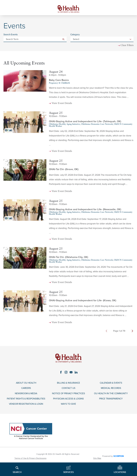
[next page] (132, 331)
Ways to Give (68, 404)
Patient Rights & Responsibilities (26, 398)
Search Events (10, 34)
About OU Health (26, 383)
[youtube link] (71, 372)
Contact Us (68, 388)
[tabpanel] (68, 198)
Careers (26, 388)
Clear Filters (127, 45)
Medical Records (111, 388)
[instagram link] (65, 372)
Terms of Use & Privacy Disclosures (30, 458)
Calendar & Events (111, 383)
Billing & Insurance (68, 383)
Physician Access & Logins (68, 398)
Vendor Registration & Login (26, 404)
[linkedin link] (76, 372)
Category (75, 34)
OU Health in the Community (111, 393)
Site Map (97, 458)
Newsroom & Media (26, 393)
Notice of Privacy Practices (68, 393)
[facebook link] (60, 372)
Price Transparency (111, 398)
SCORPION (118, 456)
